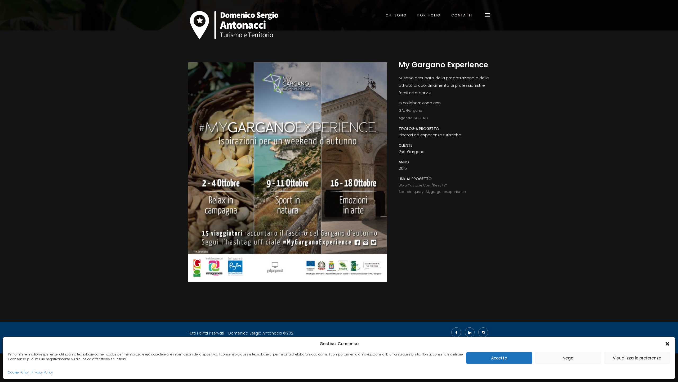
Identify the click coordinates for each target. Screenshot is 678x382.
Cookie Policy (18, 372)
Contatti (461, 15)
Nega (568, 358)
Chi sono (396, 15)
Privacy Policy (42, 372)
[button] (667, 343)
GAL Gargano (410, 110)
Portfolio (429, 15)
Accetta (499, 358)
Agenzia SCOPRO (413, 117)
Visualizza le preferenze (637, 358)
